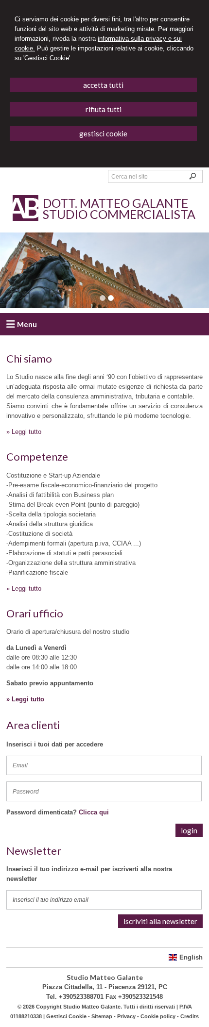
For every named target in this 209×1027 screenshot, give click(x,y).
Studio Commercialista (119, 214)
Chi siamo (29, 358)
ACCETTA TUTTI (103, 85)
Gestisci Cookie (66, 1016)
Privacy (126, 1016)
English (191, 957)
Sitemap (101, 1016)
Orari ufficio (34, 613)
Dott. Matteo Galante (115, 203)
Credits (189, 1016)
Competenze (37, 456)
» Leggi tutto (23, 431)
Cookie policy (157, 1016)
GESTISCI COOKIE (103, 133)
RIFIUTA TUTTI (104, 109)
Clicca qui (94, 812)
